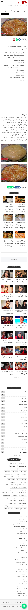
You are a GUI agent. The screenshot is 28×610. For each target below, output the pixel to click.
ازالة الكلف (15, 471)
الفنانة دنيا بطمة (9, 474)
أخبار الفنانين (22, 463)
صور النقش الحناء (21, 569)
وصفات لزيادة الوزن (23, 452)
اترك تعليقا (13, 259)
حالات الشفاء (22, 495)
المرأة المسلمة (22, 545)
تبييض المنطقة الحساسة (11, 485)
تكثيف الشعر (22, 492)
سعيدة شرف (14, 498)
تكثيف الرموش (14, 490)
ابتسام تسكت (22, 466)
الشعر (24, 474)
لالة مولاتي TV (24, 411)
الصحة (25, 420)
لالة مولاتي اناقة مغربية (22, 430)
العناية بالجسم (24, 427)
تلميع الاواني (14, 492)
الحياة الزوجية (22, 531)
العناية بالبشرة (24, 401)
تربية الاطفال (22, 550)
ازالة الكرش (23, 471)
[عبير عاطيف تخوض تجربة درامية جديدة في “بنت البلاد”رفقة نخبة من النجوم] (7, 274)
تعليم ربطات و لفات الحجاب (19, 552)
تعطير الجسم (13, 487)
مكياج (24, 581)
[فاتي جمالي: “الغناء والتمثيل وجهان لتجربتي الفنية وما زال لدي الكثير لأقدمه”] (21, 289)
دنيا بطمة (14, 495)
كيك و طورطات (24, 423)
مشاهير (23, 508)
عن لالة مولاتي (22, 603)
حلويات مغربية (24, 414)
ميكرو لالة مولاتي (10, 332)
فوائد (10, 503)
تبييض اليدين (22, 487)
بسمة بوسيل (11, 479)
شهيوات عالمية (24, 439)
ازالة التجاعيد (13, 466)
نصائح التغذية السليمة (20, 586)
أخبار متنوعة (24, 395)
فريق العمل (15, 603)
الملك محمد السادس (21, 479)
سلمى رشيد (6, 498)
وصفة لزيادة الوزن (8, 508)
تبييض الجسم (22, 485)
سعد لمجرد (23, 498)
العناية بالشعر (24, 407)
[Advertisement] (14, 98)
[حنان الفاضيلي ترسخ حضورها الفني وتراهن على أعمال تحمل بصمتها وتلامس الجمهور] (7, 289)
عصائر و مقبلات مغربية (22, 436)
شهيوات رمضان (24, 442)
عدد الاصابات (22, 503)
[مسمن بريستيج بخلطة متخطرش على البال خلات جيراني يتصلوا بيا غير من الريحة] (20, 234)
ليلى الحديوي (8, 506)
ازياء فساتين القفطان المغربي (21, 433)
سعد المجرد (6, 495)
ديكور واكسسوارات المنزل (20, 560)
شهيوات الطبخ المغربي (5, 13)
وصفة (17, 508)
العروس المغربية (22, 536)
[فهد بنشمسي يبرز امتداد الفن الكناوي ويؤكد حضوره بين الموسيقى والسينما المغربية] (21, 335)
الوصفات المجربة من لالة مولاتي (19, 548)
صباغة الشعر (22, 500)
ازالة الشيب (13, 469)
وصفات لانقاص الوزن (23, 446)
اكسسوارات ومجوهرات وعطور (19, 526)
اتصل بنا (5, 603)
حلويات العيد (24, 449)
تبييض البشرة (13, 482)
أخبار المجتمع (24, 391)
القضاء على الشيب (22, 477)
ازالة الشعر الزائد (22, 469)
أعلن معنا (10, 603)
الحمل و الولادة (22, 529)
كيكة (24, 506)
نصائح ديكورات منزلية (20, 588)
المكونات (6, 477)
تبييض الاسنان (22, 482)
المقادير (13, 477)
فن (15, 503)
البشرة (7, 471)
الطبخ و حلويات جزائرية (20, 533)
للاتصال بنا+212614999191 (20, 456)
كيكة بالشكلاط (17, 506)
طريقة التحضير (13, 500)
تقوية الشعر (23, 490)
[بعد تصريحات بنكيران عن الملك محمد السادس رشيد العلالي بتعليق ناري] (7, 304)
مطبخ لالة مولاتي (22, 197)
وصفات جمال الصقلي (21, 591)
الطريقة (17, 474)
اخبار (25, 270)
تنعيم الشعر (5, 492)
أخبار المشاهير (24, 417)
